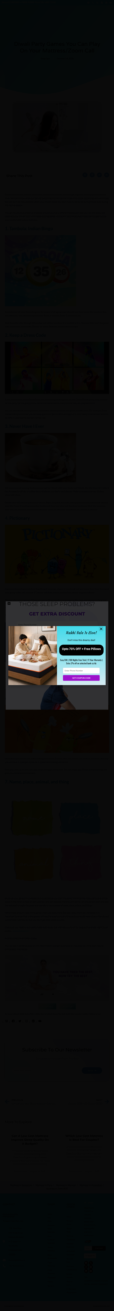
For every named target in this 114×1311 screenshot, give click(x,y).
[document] (57, 655)
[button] (101, 629)
